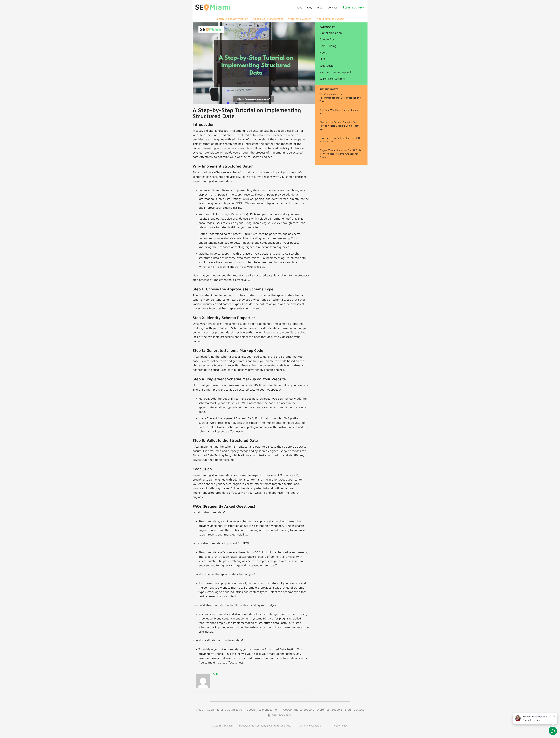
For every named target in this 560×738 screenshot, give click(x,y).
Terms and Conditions (311, 725)
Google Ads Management (268, 18)
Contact (332, 7)
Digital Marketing (331, 32)
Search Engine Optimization (232, 18)
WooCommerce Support (330, 18)
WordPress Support (299, 18)
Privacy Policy (339, 725)
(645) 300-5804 (354, 7)
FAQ (309, 7)
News (323, 52)
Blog (319, 7)
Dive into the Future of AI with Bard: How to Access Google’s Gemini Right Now (339, 125)
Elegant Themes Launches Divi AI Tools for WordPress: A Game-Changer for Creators (340, 153)
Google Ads (327, 39)
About (298, 7)
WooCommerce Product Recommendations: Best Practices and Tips (340, 97)
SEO (322, 59)
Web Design (327, 65)
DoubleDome (246, 725)
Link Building (328, 46)
